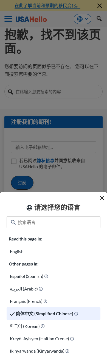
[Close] (102, 198)
